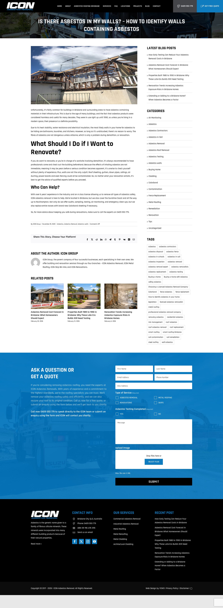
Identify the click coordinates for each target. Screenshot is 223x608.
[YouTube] (94, 541)
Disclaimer (184, 588)
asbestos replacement (157, 272)
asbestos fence (172, 251)
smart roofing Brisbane (172, 332)
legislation (152, 302)
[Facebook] (74, 541)
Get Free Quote (212, 6)
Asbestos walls (83, 224)
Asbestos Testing (156, 156)
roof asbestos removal (157, 327)
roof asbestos (171, 322)
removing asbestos (156, 317)
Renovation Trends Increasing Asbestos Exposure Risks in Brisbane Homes (118, 315)
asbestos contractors (167, 246)
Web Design (151, 588)
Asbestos (60, 224)
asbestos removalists (179, 267)
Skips (161, 402)
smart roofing (154, 332)
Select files (153, 462)
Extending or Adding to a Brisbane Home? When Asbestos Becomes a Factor (170, 565)
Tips (150, 221)
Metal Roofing (155, 202)
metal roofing (153, 307)
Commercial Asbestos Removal (127, 518)
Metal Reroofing (120, 534)
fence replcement (182, 292)
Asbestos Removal (70, 224)
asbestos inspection (156, 262)
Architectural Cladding (123, 544)
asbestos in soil (174, 256)
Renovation (154, 215)
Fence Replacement (157, 195)
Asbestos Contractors (158, 130)
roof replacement (177, 327)
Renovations (126, 402)
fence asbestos (166, 292)
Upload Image (122, 447)
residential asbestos (175, 317)
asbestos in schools (156, 256)
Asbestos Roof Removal (159, 150)
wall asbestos (167, 342)
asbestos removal (175, 262)
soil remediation (173, 337)
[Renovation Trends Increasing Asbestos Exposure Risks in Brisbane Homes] (120, 285)
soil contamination (155, 337)
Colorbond (153, 182)
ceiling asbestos (154, 282)
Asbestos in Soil (156, 137)
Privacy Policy (172, 588)
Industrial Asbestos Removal (126, 523)
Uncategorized (155, 228)
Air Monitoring (155, 117)
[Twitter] (81, 541)
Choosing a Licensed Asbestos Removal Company (168, 287)
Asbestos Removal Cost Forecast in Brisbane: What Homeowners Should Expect (47, 315)
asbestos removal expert (158, 267)
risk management (155, 322)
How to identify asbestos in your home (164, 297)
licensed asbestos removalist (171, 302)
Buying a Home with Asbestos (176, 277)
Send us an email (85, 532)
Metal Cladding (120, 539)
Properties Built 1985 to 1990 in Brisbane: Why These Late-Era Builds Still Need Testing (82, 315)
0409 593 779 (187, 6)
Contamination (155, 189)
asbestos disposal (155, 251)
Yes (121, 414)
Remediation (154, 208)
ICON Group (37, 224)
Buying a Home (154, 277)
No (159, 414)
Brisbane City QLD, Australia (89, 518)
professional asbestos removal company (164, 312)
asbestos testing (176, 272)
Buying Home (154, 169)
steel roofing (153, 342)
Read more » (36, 543)
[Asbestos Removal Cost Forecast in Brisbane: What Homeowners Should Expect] (47, 285)
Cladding (153, 176)
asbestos (152, 246)
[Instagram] (87, 541)
